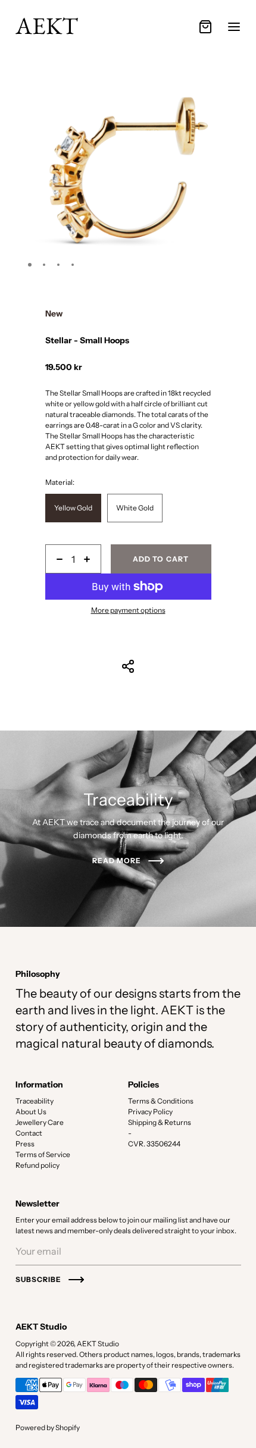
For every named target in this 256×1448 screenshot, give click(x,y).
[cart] (205, 26)
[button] (30, 264)
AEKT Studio (98, 1343)
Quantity (59, 539)
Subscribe (38, 1279)
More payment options (128, 610)
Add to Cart (161, 558)
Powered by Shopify (47, 1427)
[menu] (234, 26)
